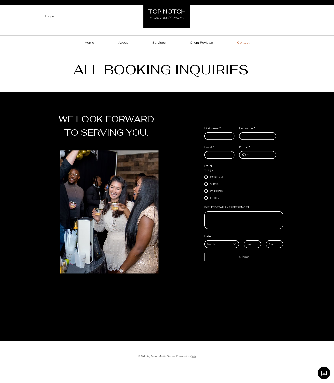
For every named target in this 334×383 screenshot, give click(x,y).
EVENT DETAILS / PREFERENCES (226, 207)
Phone (244, 147)
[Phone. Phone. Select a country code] (246, 155)
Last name (247, 128)
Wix (194, 356)
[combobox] (221, 244)
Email (209, 147)
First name (212, 128)
